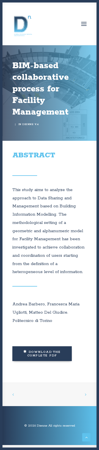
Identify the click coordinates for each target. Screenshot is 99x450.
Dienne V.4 (30, 124)
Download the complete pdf (44, 354)
